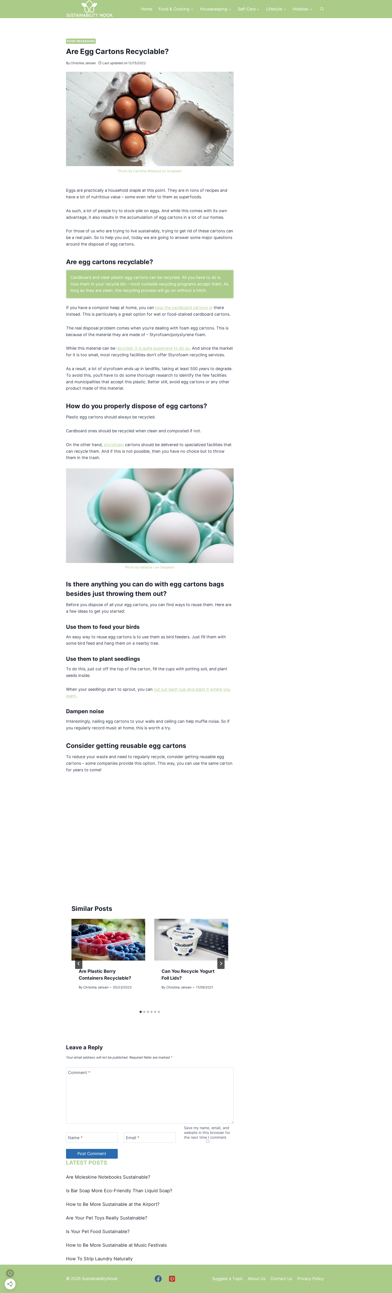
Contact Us (281, 1278)
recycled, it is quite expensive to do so (153, 348)
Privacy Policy (310, 1278)
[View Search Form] (322, 9)
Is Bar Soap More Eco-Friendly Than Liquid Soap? (119, 1190)
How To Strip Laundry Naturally (99, 1258)
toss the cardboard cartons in (184, 307)
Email (132, 1137)
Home (146, 9)
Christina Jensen (83, 63)
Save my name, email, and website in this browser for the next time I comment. (207, 1133)
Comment (79, 1072)
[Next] (221, 963)
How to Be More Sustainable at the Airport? (112, 1204)
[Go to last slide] (78, 963)
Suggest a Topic (227, 1278)
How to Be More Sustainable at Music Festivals (116, 1245)
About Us (256, 1278)
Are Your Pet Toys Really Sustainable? (106, 1218)
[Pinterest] (172, 1279)
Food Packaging (81, 41)
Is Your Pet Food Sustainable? (98, 1231)
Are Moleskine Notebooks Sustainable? (108, 1177)
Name (75, 1137)
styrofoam (114, 444)
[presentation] (108, 939)
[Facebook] (158, 1279)
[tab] (141, 1012)
